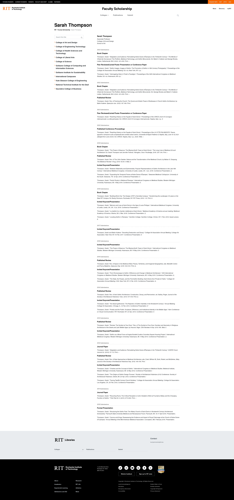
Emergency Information (124, 489)
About (56, 481)
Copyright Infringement (156, 489)
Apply (225, 2)
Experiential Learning (61, 488)
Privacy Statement (155, 491)
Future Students (8, 2)
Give (230, 2)
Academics (57, 484)
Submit (130, 15)
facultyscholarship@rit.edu (157, 442)
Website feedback (126, 474)
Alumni (50, 2)
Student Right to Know (156, 484)
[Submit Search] (82, 37)
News (214, 8)
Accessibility (121, 491)
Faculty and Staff (41, 2)
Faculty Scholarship (117, 8)
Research (79, 481)
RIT (55, 30)
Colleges (103, 15)
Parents (31, 2)
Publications (118, 15)
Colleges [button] (57, 449)
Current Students (21, 2)
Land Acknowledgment (124, 484)
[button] (178, 15)
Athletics (78, 488)
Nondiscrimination (155, 486)
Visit (220, 2)
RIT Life (78, 484)
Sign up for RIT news (145, 474)
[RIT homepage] (14, 8)
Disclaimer (121, 486)
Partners (57, 2)
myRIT (229, 8)
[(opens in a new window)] (120, 468)
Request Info (213, 2)
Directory (222, 8)
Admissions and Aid (60, 491)
